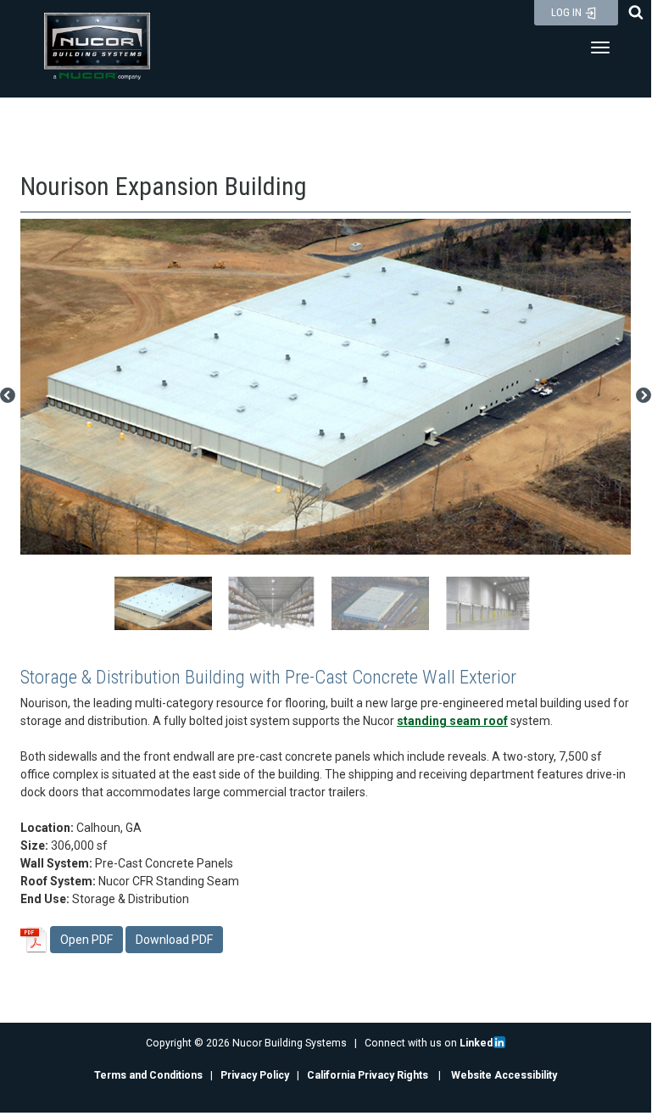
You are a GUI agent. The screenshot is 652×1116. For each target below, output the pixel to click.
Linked (476, 1043)
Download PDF (174, 939)
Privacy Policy (254, 1075)
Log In (567, 12)
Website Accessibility (504, 1075)
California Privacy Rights (367, 1075)
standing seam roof (452, 721)
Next (643, 396)
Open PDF (86, 939)
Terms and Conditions (148, 1075)
